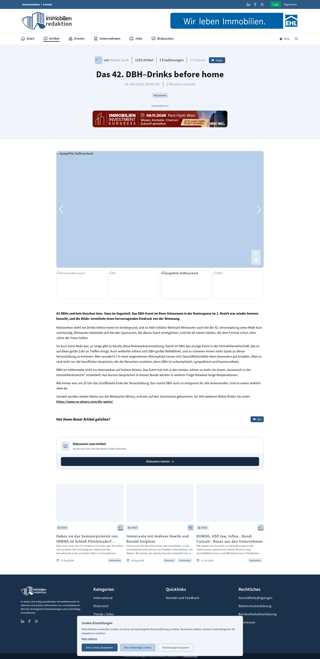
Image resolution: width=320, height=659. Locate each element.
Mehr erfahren (89, 638)
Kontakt (47, 4)
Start (30, 38)
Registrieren (290, 4)
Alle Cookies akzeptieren (99, 647)
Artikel (54, 38)
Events (79, 38)
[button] (259, 209)
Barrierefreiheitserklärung (258, 614)
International (103, 598)
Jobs (138, 38)
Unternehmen (109, 38)
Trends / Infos (103, 614)
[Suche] (296, 39)
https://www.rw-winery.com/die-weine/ (84, 401)
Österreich (101, 606)
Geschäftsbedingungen (255, 598)
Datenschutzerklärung (255, 606)
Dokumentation (31, 4)
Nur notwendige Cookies (137, 647)
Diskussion (165, 38)
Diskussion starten (158, 461)
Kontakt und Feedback (182, 598)
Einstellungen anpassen (176, 647)
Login (276, 4)
